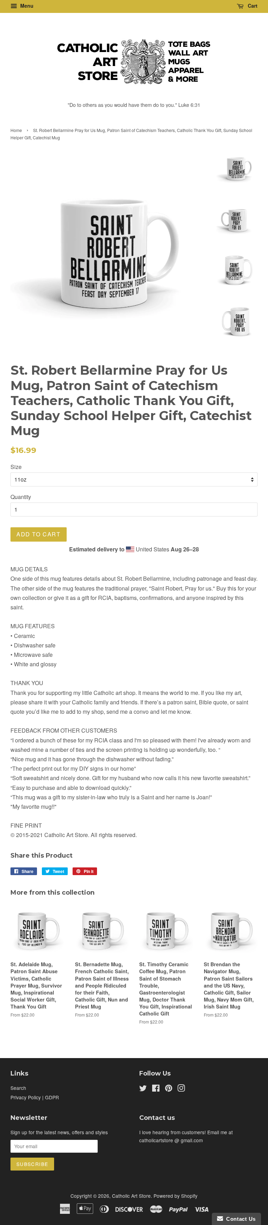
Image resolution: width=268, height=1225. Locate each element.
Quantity (20, 497)
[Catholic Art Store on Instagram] (181, 1089)
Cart (252, 5)
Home (16, 130)
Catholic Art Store (131, 1195)
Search (18, 1087)
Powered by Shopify (176, 1195)
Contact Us (239, 1219)
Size (16, 467)
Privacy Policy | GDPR (34, 1097)
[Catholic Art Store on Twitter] (143, 1089)
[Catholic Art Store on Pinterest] (168, 1089)
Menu (26, 5)
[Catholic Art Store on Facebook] (156, 1089)
